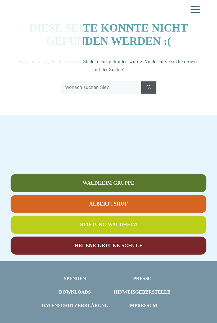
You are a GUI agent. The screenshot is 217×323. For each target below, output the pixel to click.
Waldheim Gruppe (108, 183)
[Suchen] (148, 87)
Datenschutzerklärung (75, 305)
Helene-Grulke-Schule (109, 245)
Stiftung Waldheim (108, 224)
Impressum (142, 305)
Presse (142, 278)
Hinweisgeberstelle (142, 292)
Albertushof (108, 204)
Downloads (75, 292)
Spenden (75, 278)
